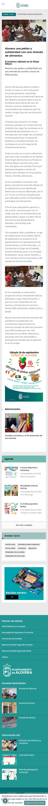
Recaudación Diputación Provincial (17, 632)
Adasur (5, 657)
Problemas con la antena (15, 552)
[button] (5, 800)
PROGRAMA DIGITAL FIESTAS (29, 487)
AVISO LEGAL (12, 793)
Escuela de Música (27, 717)
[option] (24, 427)
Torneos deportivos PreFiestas (28, 469)
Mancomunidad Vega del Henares (17, 644)
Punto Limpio (10, 548)
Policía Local (10, 544)
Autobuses (22, 548)
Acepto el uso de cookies (34, 803)
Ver (12, 597)
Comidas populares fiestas (29, 505)
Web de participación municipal (28, 771)
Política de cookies (13, 802)
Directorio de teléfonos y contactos (30, 742)
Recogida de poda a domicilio (29, 544)
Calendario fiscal (26, 755)
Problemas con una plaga (15, 556)
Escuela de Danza (27, 703)
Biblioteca (32, 548)
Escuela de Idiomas (27, 688)
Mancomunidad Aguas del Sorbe (16, 650)
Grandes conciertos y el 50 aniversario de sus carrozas (23, 437)
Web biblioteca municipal (13, 626)
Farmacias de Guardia (12, 638)
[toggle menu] (3, 4)
